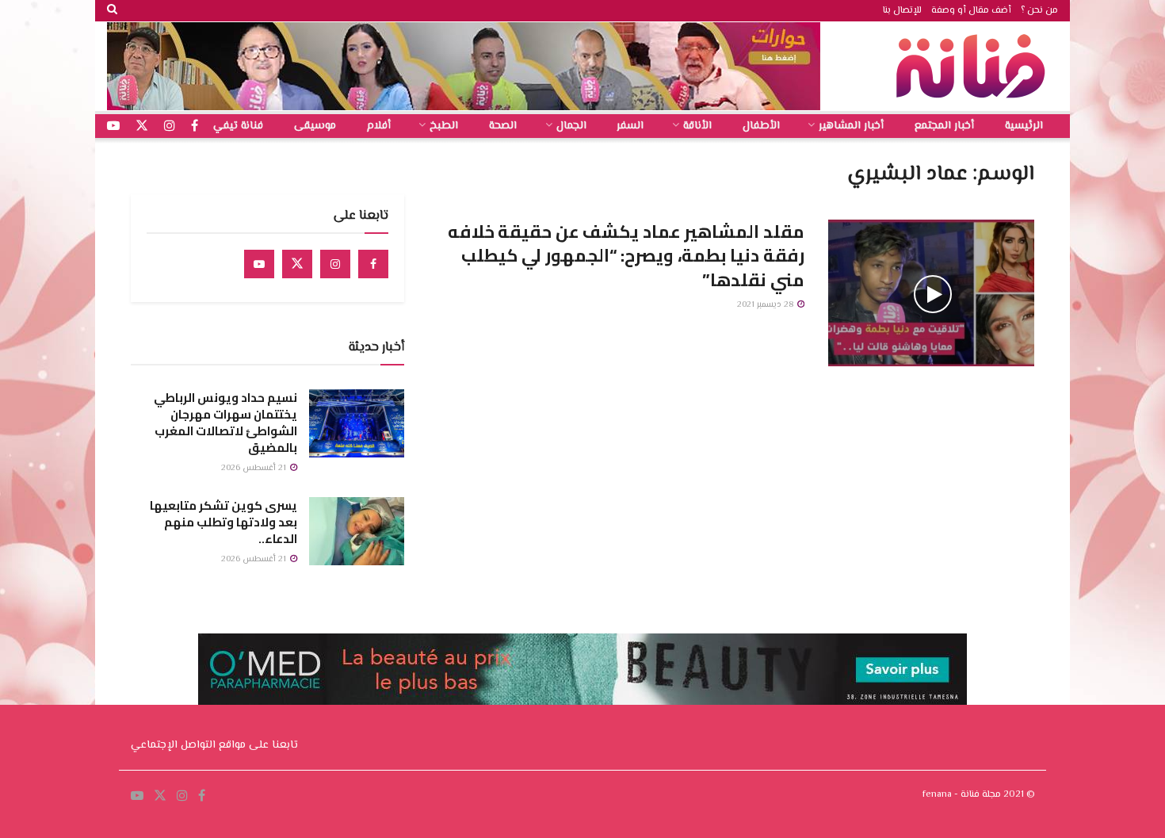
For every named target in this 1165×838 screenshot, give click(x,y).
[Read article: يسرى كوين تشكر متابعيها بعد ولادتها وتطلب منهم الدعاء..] (356, 531)
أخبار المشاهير (851, 126)
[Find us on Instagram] (335, 264)
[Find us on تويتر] (142, 126)
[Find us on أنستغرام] (169, 126)
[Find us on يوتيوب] (113, 126)
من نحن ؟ (1039, 10)
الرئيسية (1024, 126)
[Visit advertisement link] (463, 66)
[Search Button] (112, 10)
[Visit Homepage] (975, 66)
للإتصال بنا (902, 10)
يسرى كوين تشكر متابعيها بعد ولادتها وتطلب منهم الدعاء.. (223, 522)
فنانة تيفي (238, 126)
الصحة (503, 126)
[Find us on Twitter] (297, 264)
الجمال (571, 126)
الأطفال (761, 126)
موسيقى (315, 126)
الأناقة (697, 126)
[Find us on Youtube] (259, 264)
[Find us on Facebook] (373, 264)
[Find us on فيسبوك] (194, 126)
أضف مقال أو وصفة (971, 10)
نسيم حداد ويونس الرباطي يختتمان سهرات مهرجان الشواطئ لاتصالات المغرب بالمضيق (225, 422)
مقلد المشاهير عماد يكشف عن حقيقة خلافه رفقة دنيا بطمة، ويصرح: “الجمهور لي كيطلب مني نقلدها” (626, 256)
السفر (630, 126)
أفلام (379, 126)
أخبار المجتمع (944, 126)
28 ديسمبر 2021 (766, 305)
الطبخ (444, 126)
